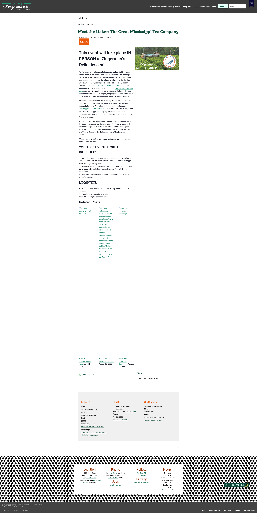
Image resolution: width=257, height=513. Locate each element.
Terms (16, 510)
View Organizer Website (153, 420)
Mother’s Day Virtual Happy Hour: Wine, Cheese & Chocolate (155, 447)
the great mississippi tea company (93, 433)
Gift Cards (227, 510)
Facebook (140, 473)
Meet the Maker (94, 427)
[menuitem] (238, 6)
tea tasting (94, 432)
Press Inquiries (214, 510)
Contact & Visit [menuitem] (204, 6)
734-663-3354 (113, 478)
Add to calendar (88, 375)
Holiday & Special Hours (167, 490)
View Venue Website (120, 420)
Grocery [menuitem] (171, 6)
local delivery (113, 473)
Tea (102, 427)
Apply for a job (115, 485)
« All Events (82, 18)
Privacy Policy (6, 510)
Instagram (140, 475)
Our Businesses (249, 510)
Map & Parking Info (89, 478)
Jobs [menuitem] (196, 6)
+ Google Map (131, 411)
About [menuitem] (214, 6)
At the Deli (85, 427)
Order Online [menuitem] (155, 6)
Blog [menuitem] (185, 6)
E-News (237, 510)
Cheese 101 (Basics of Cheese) (91, 447)
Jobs (203, 510)
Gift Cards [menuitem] (222, 6)
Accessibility (25, 510)
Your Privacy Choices (141, 482)
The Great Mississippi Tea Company (112, 85)
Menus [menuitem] (164, 6)
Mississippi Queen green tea (90, 108)
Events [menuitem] (190, 6)
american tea (85, 432)
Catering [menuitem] (178, 6)
